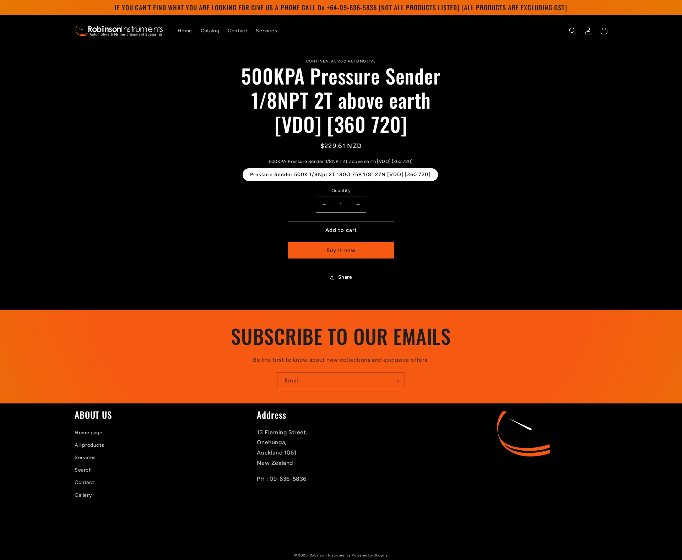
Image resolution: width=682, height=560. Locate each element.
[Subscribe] (397, 381)
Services (85, 458)
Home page (88, 433)
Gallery (83, 495)
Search (83, 470)
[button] (572, 31)
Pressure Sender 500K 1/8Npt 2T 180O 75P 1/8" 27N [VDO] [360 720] (340, 175)
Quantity (341, 190)
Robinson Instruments (330, 555)
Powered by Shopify (370, 555)
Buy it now (341, 250)
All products (89, 445)
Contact (84, 482)
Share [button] (345, 277)
